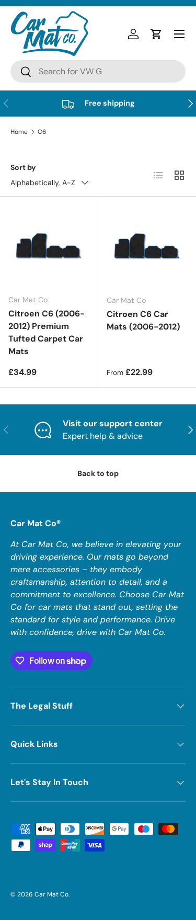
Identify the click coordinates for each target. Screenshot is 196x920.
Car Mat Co (51, 894)
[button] (156, 34)
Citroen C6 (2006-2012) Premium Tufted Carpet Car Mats (46, 332)
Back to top (98, 473)
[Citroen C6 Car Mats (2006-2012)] (147, 246)
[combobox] (98, 71)
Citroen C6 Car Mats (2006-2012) (143, 320)
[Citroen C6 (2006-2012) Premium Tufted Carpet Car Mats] (48, 245)
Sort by (23, 167)
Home (19, 132)
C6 (42, 132)
